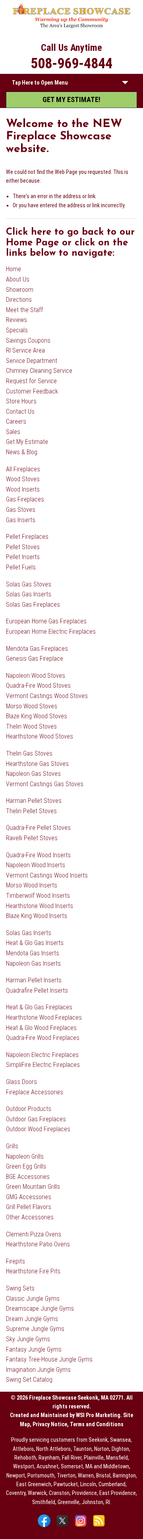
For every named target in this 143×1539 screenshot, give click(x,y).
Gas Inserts (20, 520)
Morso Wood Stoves (31, 706)
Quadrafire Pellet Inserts (37, 990)
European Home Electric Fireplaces (51, 631)
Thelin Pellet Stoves (31, 811)
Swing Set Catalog (29, 1379)
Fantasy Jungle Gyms (34, 1349)
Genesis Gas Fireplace (34, 658)
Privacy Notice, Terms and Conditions (78, 1424)
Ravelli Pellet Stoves (32, 838)
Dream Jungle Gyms (32, 1319)
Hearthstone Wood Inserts (39, 906)
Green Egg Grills (26, 1166)
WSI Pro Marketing (98, 1415)
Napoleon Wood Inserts (35, 865)
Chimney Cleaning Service (39, 370)
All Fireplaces (23, 469)
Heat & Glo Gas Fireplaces (39, 1007)
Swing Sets (20, 1288)
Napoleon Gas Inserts (33, 963)
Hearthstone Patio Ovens (38, 1244)
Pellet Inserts (23, 557)
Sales (13, 432)
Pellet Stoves (23, 547)
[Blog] (98, 1526)
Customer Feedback (32, 391)
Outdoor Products (28, 1109)
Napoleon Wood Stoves (35, 675)
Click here (28, 232)
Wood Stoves (23, 479)
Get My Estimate (27, 442)
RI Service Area (25, 350)
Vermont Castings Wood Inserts (47, 875)
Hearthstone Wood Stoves (39, 736)
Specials (17, 330)
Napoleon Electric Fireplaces (42, 1055)
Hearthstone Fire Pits (33, 1271)
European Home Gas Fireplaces (46, 621)
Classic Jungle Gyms (33, 1298)
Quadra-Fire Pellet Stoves (38, 827)
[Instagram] (81, 1526)
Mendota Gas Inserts (32, 953)
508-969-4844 (71, 63)
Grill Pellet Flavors (28, 1207)
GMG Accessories (28, 1197)
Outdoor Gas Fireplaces (36, 1119)
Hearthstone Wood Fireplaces (44, 1017)
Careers (16, 421)
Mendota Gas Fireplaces (37, 648)
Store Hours (21, 401)
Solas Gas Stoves (28, 584)
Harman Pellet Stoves (34, 800)
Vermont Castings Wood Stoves (47, 696)
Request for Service (31, 381)
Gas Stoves (20, 509)
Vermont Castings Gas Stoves (44, 784)
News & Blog (21, 452)
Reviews (16, 320)
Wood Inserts (23, 489)
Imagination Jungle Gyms (38, 1369)
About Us (17, 279)
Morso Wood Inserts (31, 885)
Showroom (19, 289)
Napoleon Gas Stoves (33, 773)
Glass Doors (21, 1082)
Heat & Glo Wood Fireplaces (41, 1028)
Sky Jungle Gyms (28, 1339)
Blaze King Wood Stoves (36, 716)
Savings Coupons (28, 340)
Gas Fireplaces (25, 499)
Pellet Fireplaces (27, 536)
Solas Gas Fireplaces (33, 604)
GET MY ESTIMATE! (71, 99)
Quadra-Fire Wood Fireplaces (42, 1037)
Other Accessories (30, 1217)
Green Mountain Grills (33, 1186)
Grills (12, 1146)
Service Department (31, 360)
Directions (19, 299)
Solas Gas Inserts (28, 594)
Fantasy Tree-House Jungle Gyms (49, 1359)
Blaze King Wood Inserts (36, 916)
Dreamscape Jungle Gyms (40, 1308)
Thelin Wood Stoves (31, 726)
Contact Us (20, 411)
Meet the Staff (24, 310)
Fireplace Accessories (34, 1092)
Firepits (15, 1261)
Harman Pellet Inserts (34, 980)
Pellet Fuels (21, 567)
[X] (63, 1526)
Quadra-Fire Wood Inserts (38, 855)
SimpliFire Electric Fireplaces (43, 1064)
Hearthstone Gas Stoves (37, 764)
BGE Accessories (28, 1176)
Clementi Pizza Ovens (33, 1234)
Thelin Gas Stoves (29, 753)
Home (13, 269)
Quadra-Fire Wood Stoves (38, 685)
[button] (125, 84)
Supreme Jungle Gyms (35, 1329)
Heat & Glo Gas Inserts (35, 943)
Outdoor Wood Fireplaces (38, 1129)
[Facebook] (45, 1526)
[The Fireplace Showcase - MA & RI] (72, 26)
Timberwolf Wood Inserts (38, 895)
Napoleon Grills (25, 1156)
